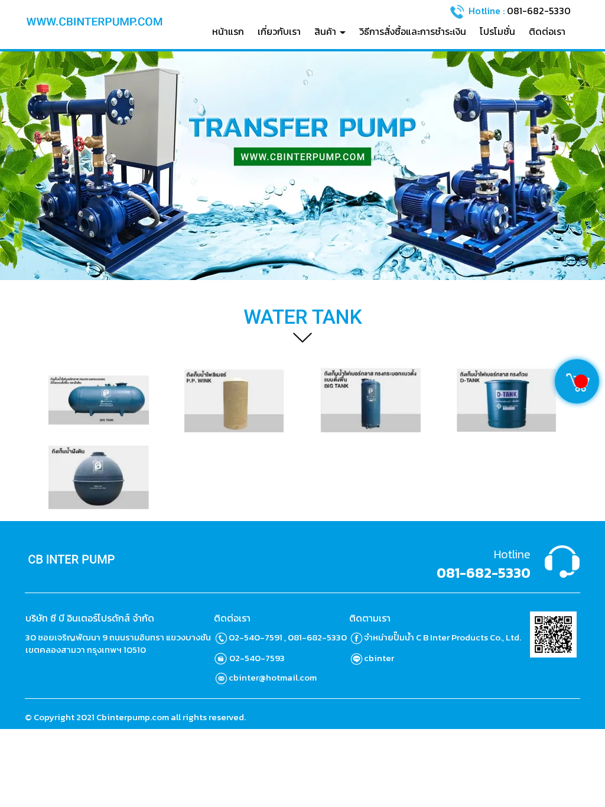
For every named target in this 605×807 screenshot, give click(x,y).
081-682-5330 (539, 10)
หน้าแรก (228, 31)
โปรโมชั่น (497, 31)
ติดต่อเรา (547, 31)
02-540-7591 (255, 637)
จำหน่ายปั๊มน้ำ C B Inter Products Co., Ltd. (442, 637)
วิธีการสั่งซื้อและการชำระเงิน (412, 31)
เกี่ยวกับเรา (279, 31)
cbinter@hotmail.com (273, 677)
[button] (45, 165)
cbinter (379, 658)
